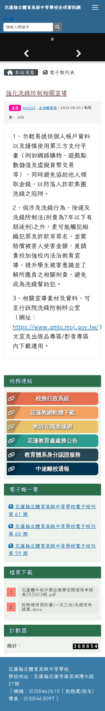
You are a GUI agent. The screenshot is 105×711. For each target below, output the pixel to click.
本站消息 (24, 72)
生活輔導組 (48, 108)
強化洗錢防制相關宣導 (36, 93)
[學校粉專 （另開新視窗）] (5, 19)
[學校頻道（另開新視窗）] (11, 19)
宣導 (15, 108)
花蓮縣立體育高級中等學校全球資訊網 (42, 7)
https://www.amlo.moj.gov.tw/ (56, 327)
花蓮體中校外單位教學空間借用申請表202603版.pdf (57, 592)
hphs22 (29, 108)
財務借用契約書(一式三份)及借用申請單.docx (57, 607)
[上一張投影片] (26, 53)
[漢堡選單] (95, 7)
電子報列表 (61, 72)
